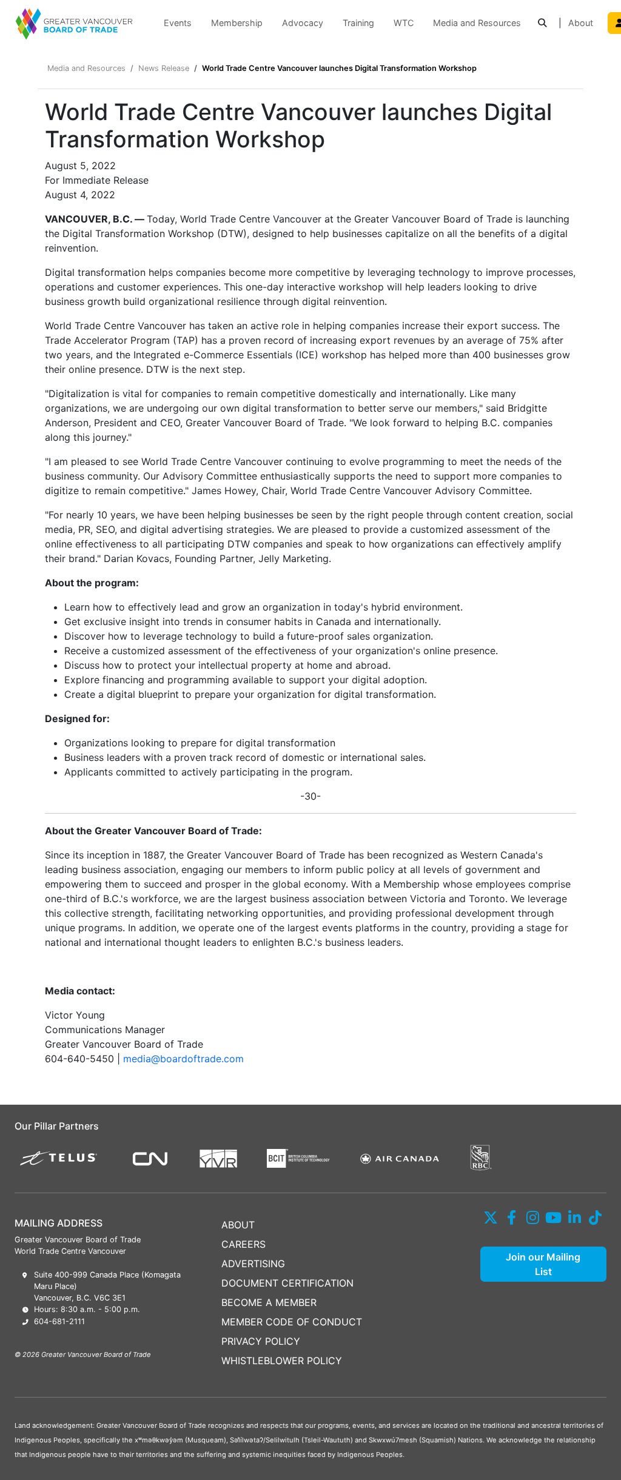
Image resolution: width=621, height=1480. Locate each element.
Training (358, 23)
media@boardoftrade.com (183, 1059)
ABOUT (238, 1225)
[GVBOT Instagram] (532, 1217)
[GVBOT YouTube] (554, 1217)
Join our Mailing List (543, 1264)
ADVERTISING (253, 1263)
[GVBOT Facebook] (512, 1217)
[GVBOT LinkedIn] (574, 1217)
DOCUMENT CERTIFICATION (287, 1283)
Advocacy (302, 23)
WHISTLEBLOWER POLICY (281, 1360)
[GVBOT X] (491, 1217)
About (580, 23)
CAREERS (243, 1244)
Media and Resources (477, 23)
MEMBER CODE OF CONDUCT (291, 1322)
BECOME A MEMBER (269, 1302)
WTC (404, 23)
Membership (237, 23)
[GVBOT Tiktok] (595, 1217)
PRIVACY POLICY (260, 1341)
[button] (542, 23)
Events (178, 23)
